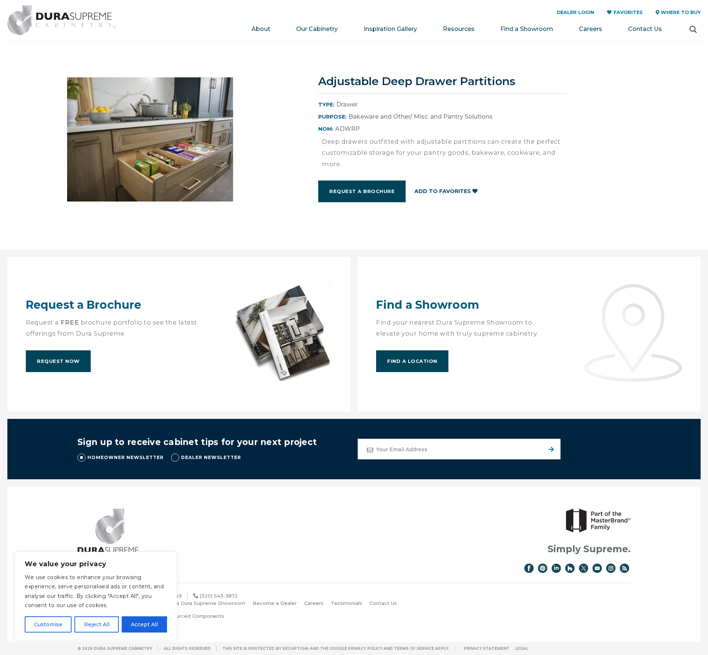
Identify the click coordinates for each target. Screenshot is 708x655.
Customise (48, 624)
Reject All (97, 624)
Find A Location (412, 361)
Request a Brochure (362, 191)
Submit (550, 449)
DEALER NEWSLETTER (211, 457)
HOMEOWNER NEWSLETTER (125, 457)
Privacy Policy (365, 648)
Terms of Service (414, 648)
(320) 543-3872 (219, 596)
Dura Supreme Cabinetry (61, 20)
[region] (96, 596)
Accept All (144, 624)
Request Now (58, 361)
